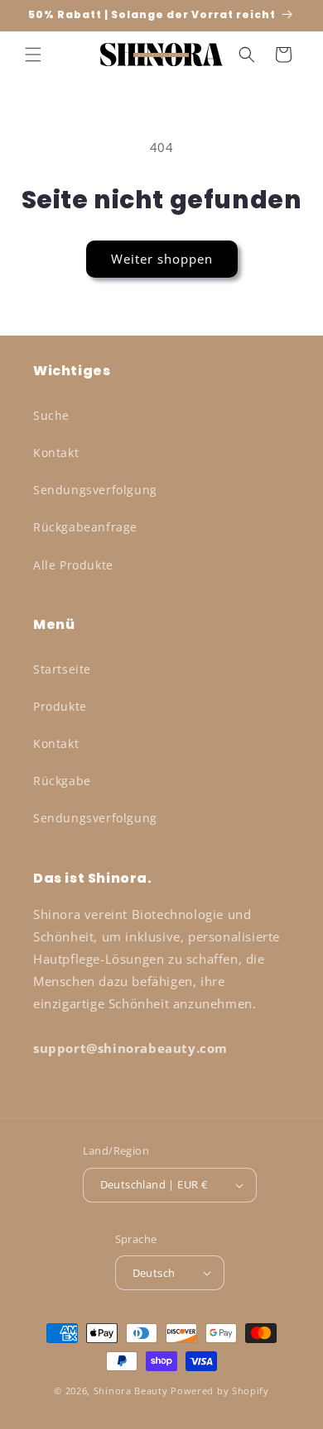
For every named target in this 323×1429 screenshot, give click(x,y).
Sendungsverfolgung (95, 490)
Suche (51, 415)
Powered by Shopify (220, 1390)
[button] (33, 54)
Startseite (62, 669)
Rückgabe (62, 780)
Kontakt (56, 452)
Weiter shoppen (162, 258)
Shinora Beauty (131, 1390)
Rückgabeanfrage (85, 527)
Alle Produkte (73, 565)
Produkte (60, 706)
